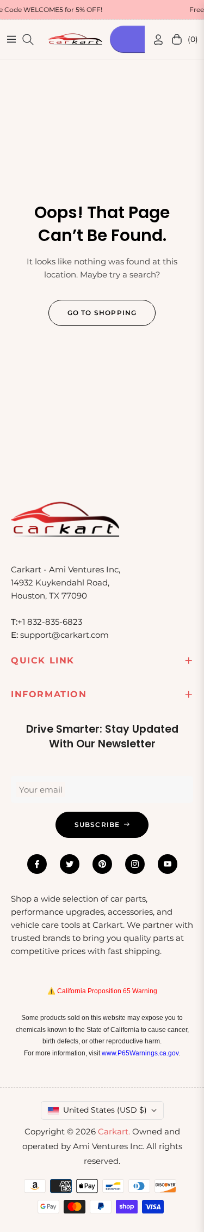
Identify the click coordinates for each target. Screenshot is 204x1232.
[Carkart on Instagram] (135, 864)
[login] (154, 39)
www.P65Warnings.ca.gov (140, 1053)
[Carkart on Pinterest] (102, 864)
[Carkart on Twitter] (69, 864)
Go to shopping (102, 313)
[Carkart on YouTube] (167, 864)
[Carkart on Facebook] (37, 864)
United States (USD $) (105, 1110)
